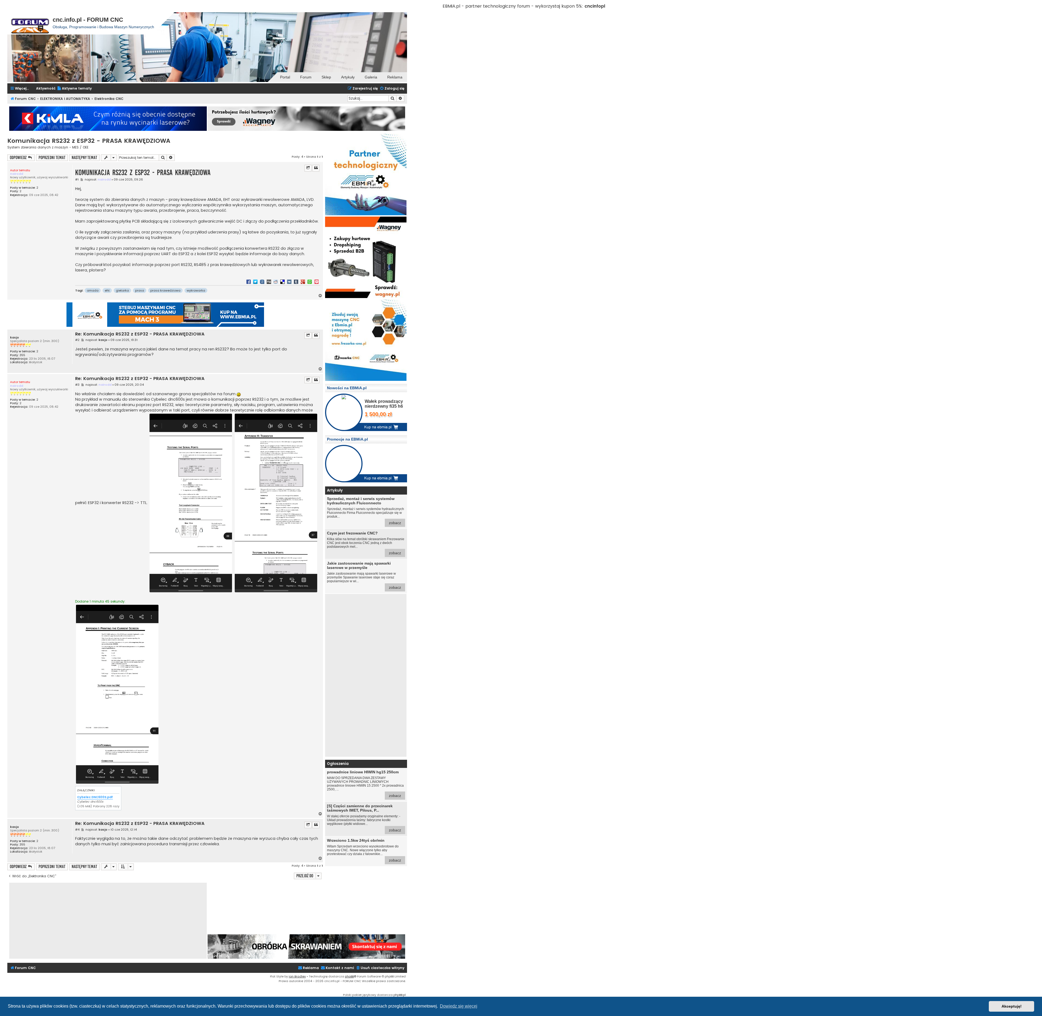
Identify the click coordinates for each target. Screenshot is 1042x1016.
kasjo (14, 337)
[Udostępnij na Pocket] (316, 281)
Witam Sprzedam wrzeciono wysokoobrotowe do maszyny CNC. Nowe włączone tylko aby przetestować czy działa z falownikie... (364, 850)
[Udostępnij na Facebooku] (249, 281)
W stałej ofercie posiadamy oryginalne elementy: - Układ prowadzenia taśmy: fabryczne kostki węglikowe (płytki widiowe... (364, 818)
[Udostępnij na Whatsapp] (310, 281)
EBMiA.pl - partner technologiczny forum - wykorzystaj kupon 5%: (513, 6)
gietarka (122, 290)
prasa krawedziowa (165, 290)
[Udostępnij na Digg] (269, 281)
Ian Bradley (297, 976)
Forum (306, 77)
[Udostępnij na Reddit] (276, 281)
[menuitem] (74, 88)
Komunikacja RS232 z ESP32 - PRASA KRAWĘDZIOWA (88, 141)
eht (107, 290)
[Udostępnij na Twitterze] (255, 281)
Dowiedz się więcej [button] (458, 1006)
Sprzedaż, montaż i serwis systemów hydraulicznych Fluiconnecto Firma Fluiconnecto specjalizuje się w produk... (365, 510)
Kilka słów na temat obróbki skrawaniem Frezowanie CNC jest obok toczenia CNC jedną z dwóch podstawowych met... (365, 543)
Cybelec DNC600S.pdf (95, 797)
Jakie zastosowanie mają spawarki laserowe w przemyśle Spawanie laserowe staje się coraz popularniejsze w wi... (364, 575)
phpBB (349, 976)
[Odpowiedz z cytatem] (315, 168)
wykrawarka (196, 290)
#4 (77, 829)
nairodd (16, 174)
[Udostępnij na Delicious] (282, 281)
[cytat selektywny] (308, 168)
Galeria (371, 77)
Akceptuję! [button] (1012, 1006)
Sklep (326, 77)
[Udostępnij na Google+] (303, 281)
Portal (285, 77)
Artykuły (348, 77)
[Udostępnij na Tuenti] (262, 281)
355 (22, 355)
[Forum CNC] (30, 23)
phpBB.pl (399, 995)
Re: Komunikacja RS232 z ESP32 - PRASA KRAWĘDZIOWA (140, 334)
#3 (77, 385)
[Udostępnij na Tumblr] (296, 281)
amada (93, 290)
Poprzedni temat (52, 157)
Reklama (394, 77)
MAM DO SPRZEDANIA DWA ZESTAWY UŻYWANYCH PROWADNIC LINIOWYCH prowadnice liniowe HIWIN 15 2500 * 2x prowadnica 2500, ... (365, 784)
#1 (77, 179)
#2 (77, 340)
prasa (139, 290)
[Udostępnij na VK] (289, 281)
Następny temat (84, 157)
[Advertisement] (365, 675)
